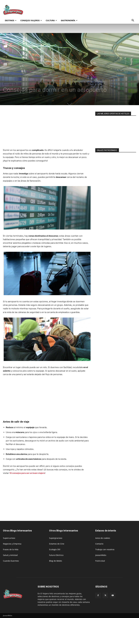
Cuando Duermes (11, 561)
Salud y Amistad (10, 555)
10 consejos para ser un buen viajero (27, 473)
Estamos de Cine (56, 543)
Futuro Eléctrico (56, 555)
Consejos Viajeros (30, 20)
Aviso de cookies (102, 538)
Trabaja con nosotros (104, 549)
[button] (132, 20)
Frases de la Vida (10, 549)
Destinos (9, 20)
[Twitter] (105, 595)
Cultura (50, 20)
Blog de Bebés (55, 561)
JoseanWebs (100, 555)
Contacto (99, 543)
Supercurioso (9, 538)
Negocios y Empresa (12, 543)
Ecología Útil (54, 549)
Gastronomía (68, 20)
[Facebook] (98, 595)
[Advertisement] (86, 10)
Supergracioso (55, 538)
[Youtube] (112, 595)
